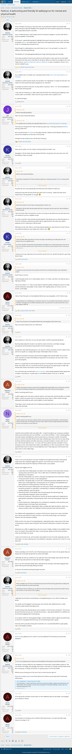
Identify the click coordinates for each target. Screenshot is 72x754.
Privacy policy (56, 749)
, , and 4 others (26, 67)
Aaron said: (19, 319)
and (22, 259)
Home (10, 2)
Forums (16, 2)
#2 (69, 72)
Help (62, 749)
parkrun (23, 42)
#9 (69, 293)
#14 (69, 456)
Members (35, 2)
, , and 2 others (26, 310)
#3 (69, 106)
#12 (69, 381)
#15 (69, 549)
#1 (69, 23)
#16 (69, 577)
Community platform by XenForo (36, 752)
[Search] (69, 1)
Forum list (3, 5)
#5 (69, 168)
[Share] (67, 24)
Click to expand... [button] (42, 185)
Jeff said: (18, 171)
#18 (69, 655)
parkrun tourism (40, 371)
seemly (4, 17)
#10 (69, 315)
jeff (65, 48)
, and (25, 141)
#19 (69, 693)
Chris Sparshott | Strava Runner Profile (28, 681)
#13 (69, 410)
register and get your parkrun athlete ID (35, 62)
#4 (69, 146)
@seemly (17, 636)
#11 (69, 337)
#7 (69, 233)
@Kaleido (65, 126)
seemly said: (19, 109)
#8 (69, 264)
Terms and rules (47, 749)
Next (7, 20)
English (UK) (8, 749)
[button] (30, 1)
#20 (69, 715)
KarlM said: (19, 202)
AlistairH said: (19, 413)
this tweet (30, 132)
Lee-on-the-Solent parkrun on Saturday (56, 123)
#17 (69, 633)
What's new (25, 2)
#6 (69, 198)
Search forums (11, 5)
